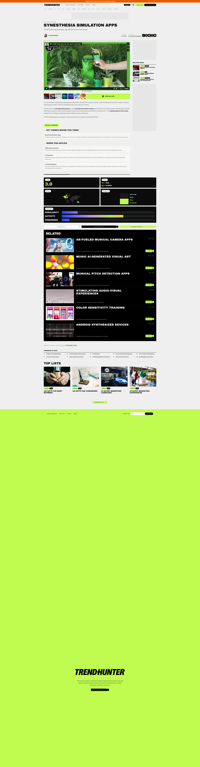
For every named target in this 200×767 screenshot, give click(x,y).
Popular (51, 9)
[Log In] (133, 5)
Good (93, 9)
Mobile (54, 22)
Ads (79, 9)
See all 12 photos (51, 125)
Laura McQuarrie (54, 35)
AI (55, 9)
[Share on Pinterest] (154, 35)
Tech (59, 9)
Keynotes (116, 9)
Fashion (104, 9)
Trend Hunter (47, 22)
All (45, 9)
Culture (68, 9)
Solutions (80, 5)
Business (84, 9)
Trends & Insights (70, 5)
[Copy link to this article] (143, 35)
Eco (89, 9)
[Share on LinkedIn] (146, 35)
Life (63, 9)
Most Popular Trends (71, 345)
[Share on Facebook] (149, 35)
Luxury (98, 9)
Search (127, 4)
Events (88, 5)
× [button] (154, 1)
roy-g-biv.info (131, 36)
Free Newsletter (150, 4)
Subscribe (149, 413)
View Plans (140, 4)
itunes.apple (138, 36)
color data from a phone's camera (84, 108)
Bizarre (109, 9)
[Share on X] (152, 35)
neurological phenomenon (62, 108)
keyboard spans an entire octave (119, 111)
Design (74, 9)
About (94, 5)
